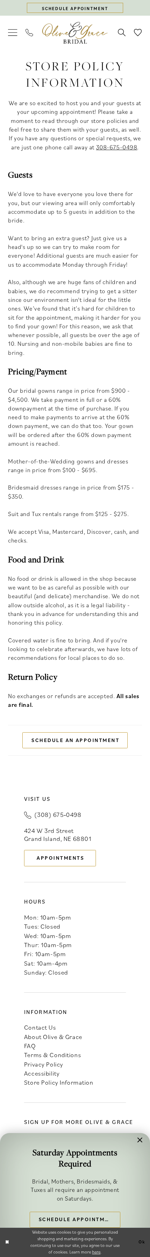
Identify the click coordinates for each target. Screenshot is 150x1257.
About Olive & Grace (53, 1036)
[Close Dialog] (7, 1242)
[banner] (75, 33)
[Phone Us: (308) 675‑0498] (30, 32)
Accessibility (41, 1073)
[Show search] (122, 32)
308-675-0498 (116, 147)
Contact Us (40, 1027)
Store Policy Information (58, 1082)
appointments (60, 857)
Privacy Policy (43, 1064)
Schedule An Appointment (75, 740)
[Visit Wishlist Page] (138, 32)
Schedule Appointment (78, 1219)
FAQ (30, 1045)
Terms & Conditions (52, 1055)
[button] (12, 33)
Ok (141, 1242)
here (96, 1252)
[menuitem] (12, 33)
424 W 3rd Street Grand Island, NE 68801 (57, 834)
